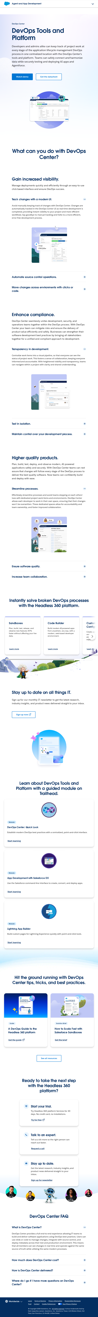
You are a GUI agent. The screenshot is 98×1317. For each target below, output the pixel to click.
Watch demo (22, 76)
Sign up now (22, 714)
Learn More (91, 649)
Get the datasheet (48, 76)
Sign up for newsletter (41, 1180)
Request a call (38, 1148)
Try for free (36, 1120)
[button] (92, 636)
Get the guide (15, 1040)
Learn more (14, 649)
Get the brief (61, 1040)
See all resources (49, 1058)
